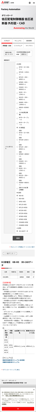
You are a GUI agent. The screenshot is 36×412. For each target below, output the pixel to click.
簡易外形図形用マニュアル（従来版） (14, 360)
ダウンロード (12, 380)
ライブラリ (29, 46)
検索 (18, 238)
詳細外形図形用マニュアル (11, 362)
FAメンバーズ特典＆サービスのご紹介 (23, 247)
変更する (23, 54)
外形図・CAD (7, 46)
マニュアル (18, 41)
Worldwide (30, 3)
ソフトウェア (18, 46)
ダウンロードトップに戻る (11, 370)
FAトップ (4, 380)
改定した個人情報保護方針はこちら (15, 395)
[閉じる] (34, 390)
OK (18, 409)
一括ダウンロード (11, 253)
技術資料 (29, 41)
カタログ (7, 41)
